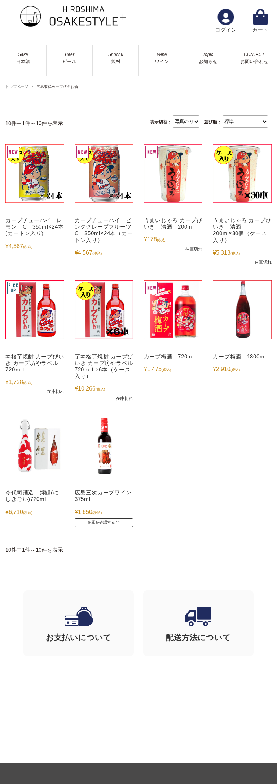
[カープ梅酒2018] (173, 309)
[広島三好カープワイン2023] (104, 446)
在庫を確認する (101, 522)
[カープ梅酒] (242, 309)
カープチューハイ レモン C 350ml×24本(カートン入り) (34, 226)
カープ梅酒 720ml (169, 357)
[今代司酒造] (34, 446)
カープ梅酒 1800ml (239, 357)
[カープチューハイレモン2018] (34, 173)
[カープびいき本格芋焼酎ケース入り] (104, 309)
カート (260, 30)
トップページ (16, 87)
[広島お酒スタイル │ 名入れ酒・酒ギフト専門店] (71, 25)
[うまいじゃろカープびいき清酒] (173, 173)
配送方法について (198, 637)
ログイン (226, 30)
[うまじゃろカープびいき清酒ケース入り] (242, 173)
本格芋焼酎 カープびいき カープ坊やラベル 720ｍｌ (34, 363)
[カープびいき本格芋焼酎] (34, 309)
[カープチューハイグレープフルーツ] (104, 173)
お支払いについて (78, 637)
